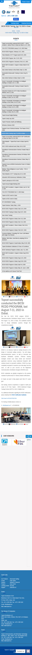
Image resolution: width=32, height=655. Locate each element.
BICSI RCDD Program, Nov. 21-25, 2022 (12, 58)
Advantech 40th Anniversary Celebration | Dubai (14, 177)
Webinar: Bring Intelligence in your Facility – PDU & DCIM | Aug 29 (15, 169)
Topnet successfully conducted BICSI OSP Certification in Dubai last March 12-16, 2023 (16, 137)
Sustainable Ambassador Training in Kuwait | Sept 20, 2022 (15, 87)
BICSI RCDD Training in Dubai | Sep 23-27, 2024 (14, 212)
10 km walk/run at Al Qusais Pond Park (12, 271)
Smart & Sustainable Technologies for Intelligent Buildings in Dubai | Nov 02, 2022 (14, 111)
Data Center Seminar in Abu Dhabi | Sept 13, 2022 (14, 70)
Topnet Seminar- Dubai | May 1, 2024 (11, 205)
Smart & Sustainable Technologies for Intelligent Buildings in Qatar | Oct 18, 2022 (14, 96)
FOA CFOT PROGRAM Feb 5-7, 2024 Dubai (13, 192)
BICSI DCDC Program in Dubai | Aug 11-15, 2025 (14, 258)
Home (13, 31)
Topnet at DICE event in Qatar (9, 195)
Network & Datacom (15, 582)
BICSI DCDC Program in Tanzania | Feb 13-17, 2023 (15, 61)
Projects (3, 584)
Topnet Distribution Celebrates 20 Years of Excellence (15, 246)
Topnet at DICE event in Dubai (9, 199)
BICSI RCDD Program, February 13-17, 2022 (13, 52)
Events (18, 31)
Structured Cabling (14, 579)
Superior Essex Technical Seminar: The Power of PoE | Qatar (16, 129)
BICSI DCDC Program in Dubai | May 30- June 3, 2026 (15, 268)
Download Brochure (26, 23)
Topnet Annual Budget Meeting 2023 (11, 184)
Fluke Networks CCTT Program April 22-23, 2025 (14, 55)
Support (3, 587)
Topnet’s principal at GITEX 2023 (10, 180)
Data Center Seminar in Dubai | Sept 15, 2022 (13, 78)
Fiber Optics (13, 580)
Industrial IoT (13, 587)
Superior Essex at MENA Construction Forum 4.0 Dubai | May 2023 (16, 165)
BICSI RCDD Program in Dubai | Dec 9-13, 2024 (14, 222)
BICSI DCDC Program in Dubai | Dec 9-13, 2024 (14, 218)
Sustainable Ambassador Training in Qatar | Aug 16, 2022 (15, 73)
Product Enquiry (26, 2)
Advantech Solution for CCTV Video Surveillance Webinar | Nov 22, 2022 (14, 91)
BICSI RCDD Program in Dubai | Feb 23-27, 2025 (14, 230)
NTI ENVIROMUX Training (8, 202)
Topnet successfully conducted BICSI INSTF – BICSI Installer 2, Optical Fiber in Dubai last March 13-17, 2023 (16, 44)
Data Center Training (7, 215)
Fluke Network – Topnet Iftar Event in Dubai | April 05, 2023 (15, 142)
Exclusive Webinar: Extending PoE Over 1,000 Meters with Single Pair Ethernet (15, 234)
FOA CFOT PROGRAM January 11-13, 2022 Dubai (14, 48)
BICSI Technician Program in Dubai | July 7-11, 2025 (15, 250)
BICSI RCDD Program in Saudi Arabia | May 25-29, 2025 (16, 243)
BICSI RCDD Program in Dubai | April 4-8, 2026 (13, 264)
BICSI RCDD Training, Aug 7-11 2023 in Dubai (16, 33)
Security (12, 586)
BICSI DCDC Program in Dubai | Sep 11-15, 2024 (14, 209)
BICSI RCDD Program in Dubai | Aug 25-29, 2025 (14, 261)
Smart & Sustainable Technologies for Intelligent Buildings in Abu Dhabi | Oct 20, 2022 (14, 101)
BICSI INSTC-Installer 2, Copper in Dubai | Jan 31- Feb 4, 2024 (15, 188)
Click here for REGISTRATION (8, 398)
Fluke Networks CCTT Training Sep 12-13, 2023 (14, 174)
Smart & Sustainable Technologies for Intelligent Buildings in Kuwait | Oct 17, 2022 (14, 82)
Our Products (4, 579)
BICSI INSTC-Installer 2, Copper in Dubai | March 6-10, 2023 (15, 65)
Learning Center (15, 23)
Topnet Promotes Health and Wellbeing (11, 122)
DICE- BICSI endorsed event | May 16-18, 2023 (14, 146)
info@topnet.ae (6, 405)
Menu (16, 19)
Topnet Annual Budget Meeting (9, 115)
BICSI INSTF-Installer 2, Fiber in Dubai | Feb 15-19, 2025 (15, 226)
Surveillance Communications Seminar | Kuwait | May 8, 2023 (16, 150)
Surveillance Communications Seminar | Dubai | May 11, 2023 (16, 160)
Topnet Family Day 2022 (8, 118)
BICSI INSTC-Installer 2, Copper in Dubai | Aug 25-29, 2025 (15, 253)
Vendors (3, 582)
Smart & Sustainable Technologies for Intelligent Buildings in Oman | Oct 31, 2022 (14, 106)
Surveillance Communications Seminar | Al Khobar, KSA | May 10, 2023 (16, 155)
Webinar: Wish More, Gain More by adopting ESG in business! (15, 239)
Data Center (13, 584)
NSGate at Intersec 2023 (8, 125)
